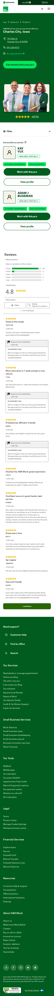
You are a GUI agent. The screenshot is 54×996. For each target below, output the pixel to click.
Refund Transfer (10, 859)
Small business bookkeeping (16, 735)
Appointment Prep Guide (15, 781)
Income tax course (12, 936)
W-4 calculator (10, 797)
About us (7, 921)
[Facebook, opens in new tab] (13, 968)
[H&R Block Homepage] (9, 2)
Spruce (6, 851)
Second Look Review (13, 692)
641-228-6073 (13, 47)
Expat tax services (11, 708)
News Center (9, 940)
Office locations (10, 893)
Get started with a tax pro (20, 64)
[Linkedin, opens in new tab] (35, 968)
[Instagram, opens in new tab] (21, 968)
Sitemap (7, 901)
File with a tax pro (11, 681)
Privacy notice (9, 820)
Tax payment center (12, 789)
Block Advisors (10, 727)
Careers (7, 928)
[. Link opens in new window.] (12, 990)
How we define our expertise (13, 142)
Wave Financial (10, 747)
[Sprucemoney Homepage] (45, 2)
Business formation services (16, 743)
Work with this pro (27, 171)
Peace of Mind (10, 696)
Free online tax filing (12, 684)
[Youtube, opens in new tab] (28, 968)
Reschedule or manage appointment (20, 673)
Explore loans (9, 847)
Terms (6, 816)
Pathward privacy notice (14, 828)
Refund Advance (11, 866)
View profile (27, 181)
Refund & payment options (16, 785)
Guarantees (8, 952)
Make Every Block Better (14, 924)
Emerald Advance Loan (14, 863)
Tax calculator (9, 774)
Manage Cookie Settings (14, 824)
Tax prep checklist (11, 777)
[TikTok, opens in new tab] (6, 968)
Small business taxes (13, 731)
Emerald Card (9, 855)
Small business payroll (13, 739)
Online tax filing (10, 677)
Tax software (9, 688)
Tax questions (9, 890)
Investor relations (11, 944)
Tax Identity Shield (11, 700)
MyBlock (7, 766)
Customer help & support (15, 886)
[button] (42, 9)
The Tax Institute (11, 948)
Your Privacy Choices (32, 990)
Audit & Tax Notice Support (16, 704)
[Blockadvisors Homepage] (27, 2)
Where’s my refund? (12, 793)
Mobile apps (9, 770)
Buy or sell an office (12, 932)
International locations (14, 897)
